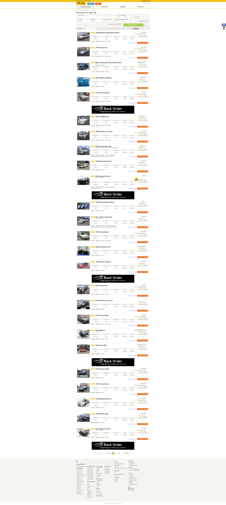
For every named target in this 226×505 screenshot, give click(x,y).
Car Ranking (131, 462)
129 (116, 453)
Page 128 (93, 10)
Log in (98, 3)
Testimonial (131, 474)
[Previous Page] (96, 453)
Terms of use (131, 475)
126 (107, 453)
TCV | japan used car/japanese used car (83, 10)
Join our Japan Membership (134, 470)
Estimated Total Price (141, 36)
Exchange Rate (132, 463)
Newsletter (131, 481)
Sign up (90, 3)
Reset (146, 25)
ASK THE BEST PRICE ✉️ (142, 42)
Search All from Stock (81, 466)
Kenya (116, 475)
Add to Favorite (133, 42)
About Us (130, 472)
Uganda (116, 481)
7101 (124, 453)
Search (133, 25)
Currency (144, 3)
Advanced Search (143, 21)
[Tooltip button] (82, 15)
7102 (127, 453)
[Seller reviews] (142, 35)
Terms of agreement (133, 478)
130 (119, 453)
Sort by (79, 28)
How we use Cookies (133, 480)
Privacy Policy (132, 477)
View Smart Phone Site (133, 484)
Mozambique (117, 477)
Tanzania (116, 478)
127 (110, 453)
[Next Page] (130, 453)
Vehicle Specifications (133, 465)
